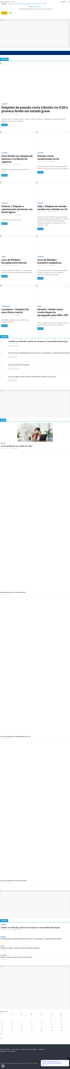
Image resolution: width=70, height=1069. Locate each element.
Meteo (3, 443)
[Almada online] (2, 53)
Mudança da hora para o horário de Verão (13, 592)
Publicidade (12, 1051)
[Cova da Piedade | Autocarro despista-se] (53, 236)
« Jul (1, 1038)
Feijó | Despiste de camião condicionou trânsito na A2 (52, 208)
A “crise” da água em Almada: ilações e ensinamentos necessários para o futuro (32, 377)
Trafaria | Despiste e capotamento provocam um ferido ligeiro (17, 209)
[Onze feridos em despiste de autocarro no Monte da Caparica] (17, 132)
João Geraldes (12, 381)
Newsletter (34, 1049)
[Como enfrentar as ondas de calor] (35, 424)
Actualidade (5, 306)
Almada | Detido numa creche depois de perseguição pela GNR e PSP (52, 312)
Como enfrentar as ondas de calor (16, 446)
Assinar (4, 13)
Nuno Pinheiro (12, 357)
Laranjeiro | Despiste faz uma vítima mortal (15, 311)
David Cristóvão (14, 346)
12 (21, 1024)
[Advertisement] (34, 33)
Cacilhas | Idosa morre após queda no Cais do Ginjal (16, 957)
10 (1, 1024)
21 (41, 1027)
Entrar (10, 13)
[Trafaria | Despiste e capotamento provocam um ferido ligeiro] (17, 183)
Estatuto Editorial (5, 1049)
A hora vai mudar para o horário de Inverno (13, 880)
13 (31, 1024)
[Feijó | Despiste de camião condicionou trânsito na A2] (53, 183)
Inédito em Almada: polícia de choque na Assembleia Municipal (27, 4)
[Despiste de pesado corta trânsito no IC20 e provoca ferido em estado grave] (35, 63)
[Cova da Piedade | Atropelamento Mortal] (17, 236)
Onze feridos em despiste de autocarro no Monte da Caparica (17, 158)
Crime (3, 257)
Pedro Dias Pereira (14, 369)
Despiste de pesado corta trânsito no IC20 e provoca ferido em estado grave (34, 109)
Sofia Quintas (15, 114)
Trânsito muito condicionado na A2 (48, 157)
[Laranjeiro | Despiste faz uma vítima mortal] (17, 286)
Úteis (3, 420)
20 (31, 1027)
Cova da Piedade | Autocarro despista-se (49, 261)
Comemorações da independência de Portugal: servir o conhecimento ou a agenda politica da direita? (39, 353)
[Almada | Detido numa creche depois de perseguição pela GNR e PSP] (53, 286)
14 (41, 1024)
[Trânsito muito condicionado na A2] (53, 132)
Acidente (4, 104)
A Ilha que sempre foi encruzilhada (18, 365)
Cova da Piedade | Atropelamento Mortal (14, 261)
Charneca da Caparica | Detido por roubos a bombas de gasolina (19, 948)
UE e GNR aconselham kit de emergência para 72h (15, 736)
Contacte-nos (25, 1049)
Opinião (4, 336)
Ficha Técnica (16, 1049)
